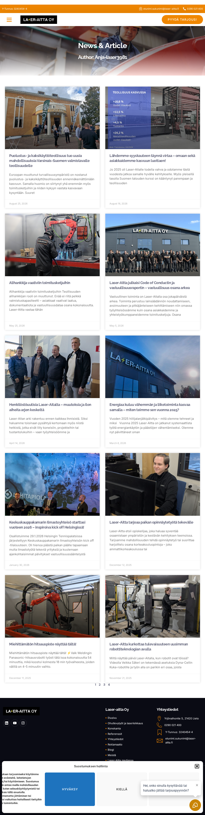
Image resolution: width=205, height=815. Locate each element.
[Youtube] (14, 723)
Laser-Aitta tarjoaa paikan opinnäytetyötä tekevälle (151, 522)
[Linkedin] (6, 723)
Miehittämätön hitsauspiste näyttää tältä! (43, 644)
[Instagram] (23, 723)
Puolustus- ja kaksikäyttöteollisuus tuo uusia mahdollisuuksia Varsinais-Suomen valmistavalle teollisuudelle (49, 161)
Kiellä (122, 789)
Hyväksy (70, 789)
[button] (197, 766)
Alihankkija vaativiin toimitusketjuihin (39, 283)
